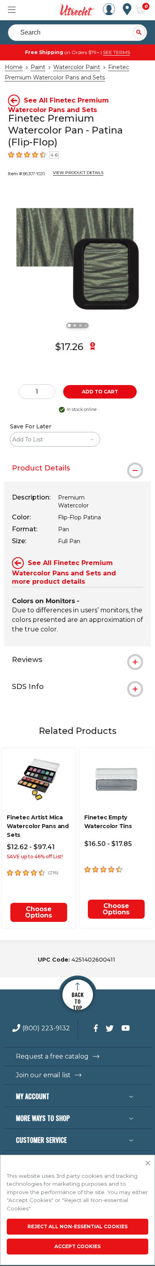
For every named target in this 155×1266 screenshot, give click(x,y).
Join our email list (43, 1075)
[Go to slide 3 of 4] (80, 325)
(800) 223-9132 (46, 1028)
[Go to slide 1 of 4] (69, 325)
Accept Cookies (77, 1246)
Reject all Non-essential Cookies (77, 1226)
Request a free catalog (52, 1056)
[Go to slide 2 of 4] (75, 325)
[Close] (148, 1163)
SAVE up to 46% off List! (35, 856)
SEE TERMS (116, 52)
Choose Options (38, 912)
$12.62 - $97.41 (31, 847)
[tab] (77, 468)
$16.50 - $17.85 (108, 844)
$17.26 (69, 346)
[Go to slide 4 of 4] (86, 325)
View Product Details (78, 172)
